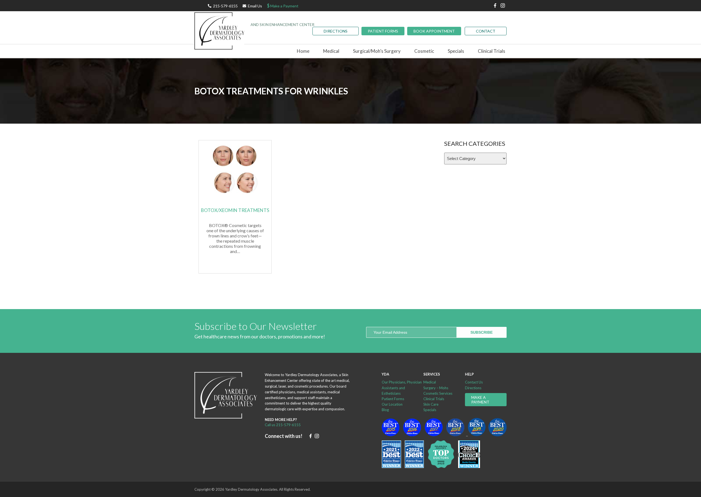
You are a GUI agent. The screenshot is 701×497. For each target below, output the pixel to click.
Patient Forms (383, 31)
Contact (485, 31)
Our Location (392, 404)
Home (303, 51)
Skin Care (430, 404)
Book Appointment (434, 31)
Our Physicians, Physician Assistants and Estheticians (402, 387)
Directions (473, 388)
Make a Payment (282, 5)
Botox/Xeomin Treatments (235, 210)
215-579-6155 (225, 6)
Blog (385, 410)
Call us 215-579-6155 (283, 425)
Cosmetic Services (437, 393)
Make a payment (480, 399)
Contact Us (474, 382)
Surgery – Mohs (435, 388)
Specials (456, 51)
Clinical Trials (491, 51)
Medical (429, 382)
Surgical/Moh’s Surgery (377, 51)
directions (335, 31)
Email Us (255, 6)
